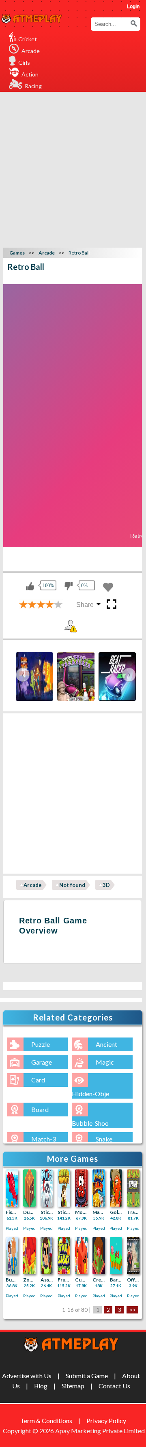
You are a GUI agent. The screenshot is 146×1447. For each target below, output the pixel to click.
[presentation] (23, 675)
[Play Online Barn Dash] (116, 1255)
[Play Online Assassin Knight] (47, 1255)
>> (132, 1310)
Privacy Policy (106, 1420)
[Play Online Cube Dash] (81, 1255)
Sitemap (73, 1386)
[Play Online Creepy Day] (98, 1255)
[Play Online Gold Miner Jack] (116, 1188)
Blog (40, 1386)
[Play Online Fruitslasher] (64, 1255)
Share (85, 604)
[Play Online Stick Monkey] (64, 1188)
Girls (24, 62)
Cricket (27, 39)
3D (106, 885)
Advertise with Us (27, 1375)
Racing (33, 86)
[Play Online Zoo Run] (29, 1255)
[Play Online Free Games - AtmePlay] (31, 19)
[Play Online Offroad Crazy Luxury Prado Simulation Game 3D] (133, 1255)
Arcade (30, 50)
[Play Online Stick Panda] (47, 1188)
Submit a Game (87, 1375)
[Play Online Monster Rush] (81, 1188)
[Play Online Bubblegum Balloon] (12, 1255)
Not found (72, 885)
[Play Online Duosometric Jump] (29, 1188)
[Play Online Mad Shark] (98, 1188)
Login (133, 6)
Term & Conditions (46, 1420)
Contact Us (114, 1386)
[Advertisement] (73, 169)
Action (30, 74)
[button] (133, 23)
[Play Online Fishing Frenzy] (12, 1188)
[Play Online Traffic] (133, 1188)
